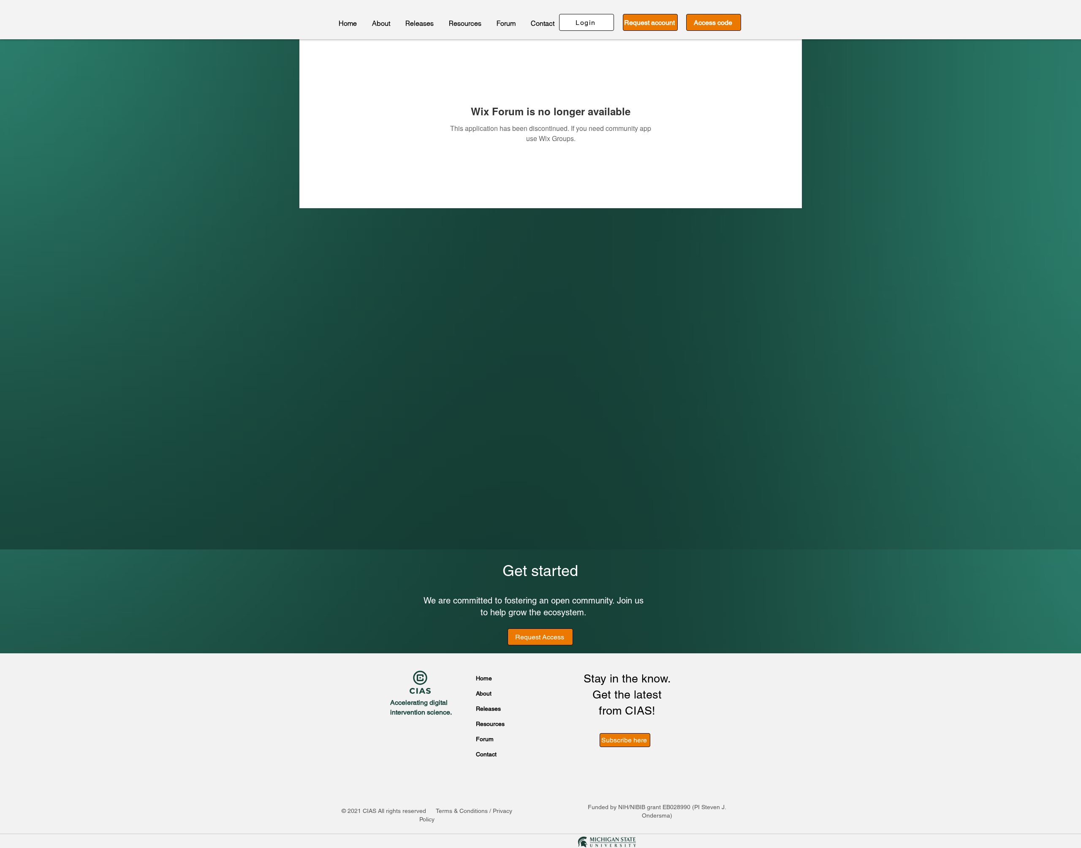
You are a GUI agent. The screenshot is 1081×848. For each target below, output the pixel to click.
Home (484, 678)
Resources (489, 723)
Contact (486, 754)
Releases (488, 708)
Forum (485, 739)
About (484, 693)
